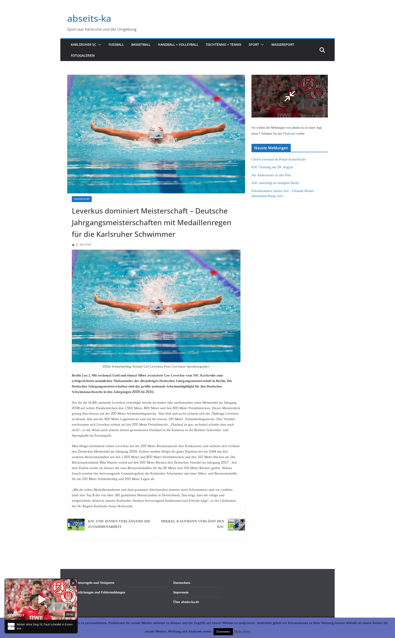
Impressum (181, 592)
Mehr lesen (242, 631)
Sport (254, 44)
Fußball (116, 44)
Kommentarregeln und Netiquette (90, 583)
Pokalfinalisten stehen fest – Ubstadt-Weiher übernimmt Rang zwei (282, 193)
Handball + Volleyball (178, 44)
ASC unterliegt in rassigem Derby (275, 183)
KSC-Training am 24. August (272, 167)
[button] (98, 44)
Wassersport (282, 44)
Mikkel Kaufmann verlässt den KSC (192, 524)
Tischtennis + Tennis (223, 44)
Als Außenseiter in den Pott (271, 175)
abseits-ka (89, 18)
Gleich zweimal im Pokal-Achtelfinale (278, 159)
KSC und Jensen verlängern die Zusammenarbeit (119, 524)
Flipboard (289, 133)
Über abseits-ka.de (186, 602)
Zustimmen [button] (223, 631)
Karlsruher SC (83, 44)
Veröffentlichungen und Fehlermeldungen (96, 592)
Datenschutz (181, 583)
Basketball (141, 44)
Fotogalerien (83, 55)
